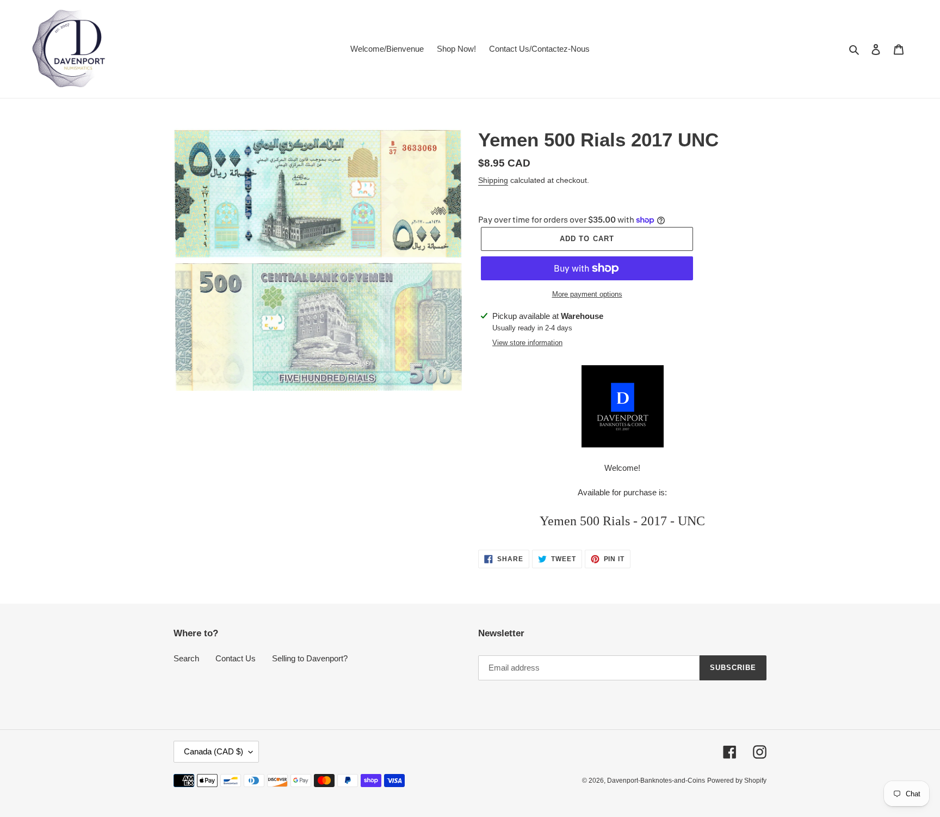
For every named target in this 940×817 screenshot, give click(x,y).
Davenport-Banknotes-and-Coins (656, 780)
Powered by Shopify (736, 780)
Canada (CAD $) (213, 751)
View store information (527, 343)
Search (186, 658)
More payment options (587, 294)
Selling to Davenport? (310, 658)
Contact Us (235, 658)
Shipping (493, 180)
